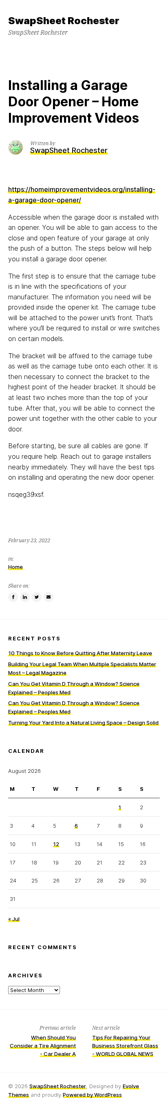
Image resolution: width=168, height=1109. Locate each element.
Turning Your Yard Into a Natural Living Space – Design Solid (83, 722)
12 (56, 844)
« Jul (14, 919)
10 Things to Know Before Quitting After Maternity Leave (80, 653)
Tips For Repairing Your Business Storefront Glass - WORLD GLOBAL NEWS (125, 1045)
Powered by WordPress (92, 1094)
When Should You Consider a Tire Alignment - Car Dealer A (43, 1045)
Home (15, 566)
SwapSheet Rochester (57, 1086)
